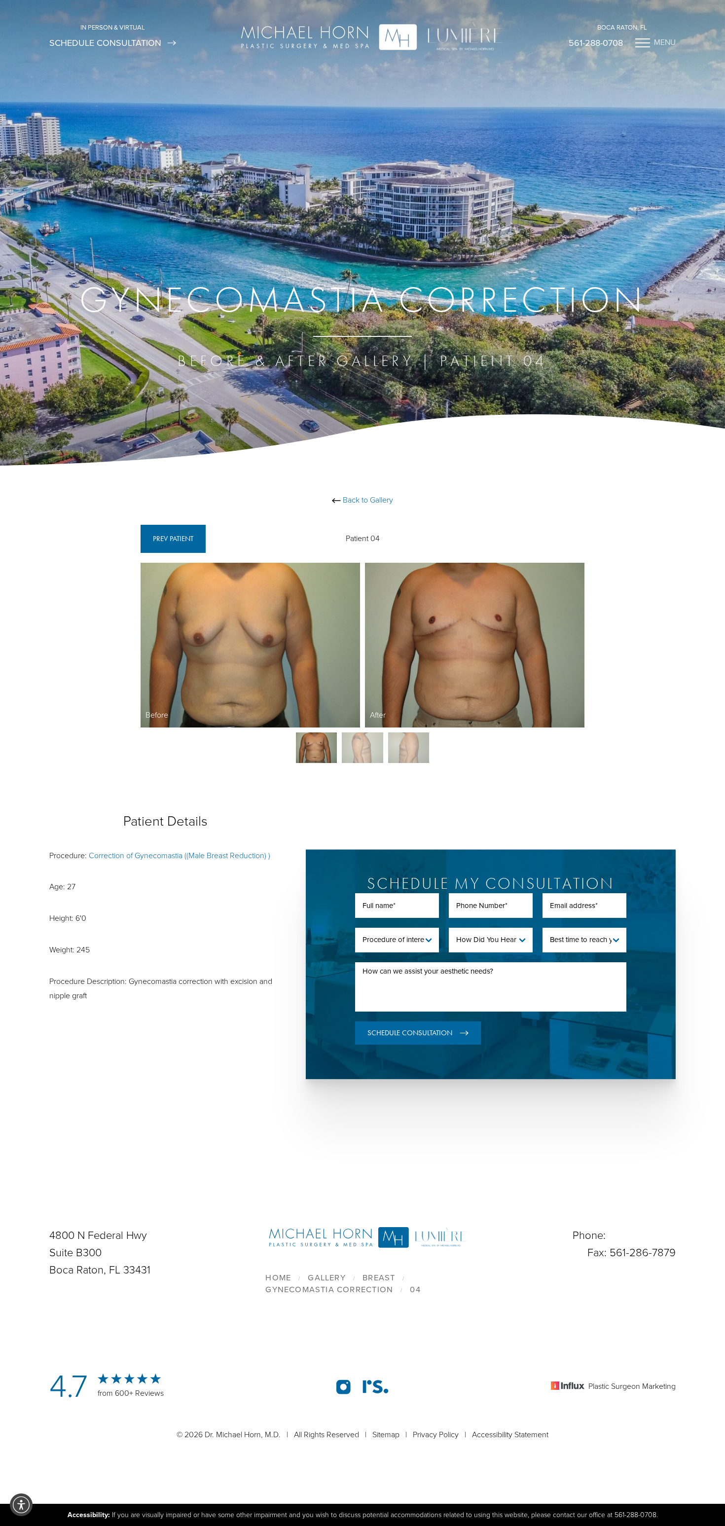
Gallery (326, 1278)
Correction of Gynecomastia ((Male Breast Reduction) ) (179, 856)
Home (278, 1278)
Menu (665, 42)
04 (415, 1290)
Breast (378, 1278)
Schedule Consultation (105, 42)
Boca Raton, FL (622, 28)
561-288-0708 (596, 42)
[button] (21, 1504)
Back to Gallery (367, 500)
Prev (173, 539)
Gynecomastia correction (329, 1290)
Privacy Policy (436, 1435)
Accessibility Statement (510, 1435)
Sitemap (385, 1435)
